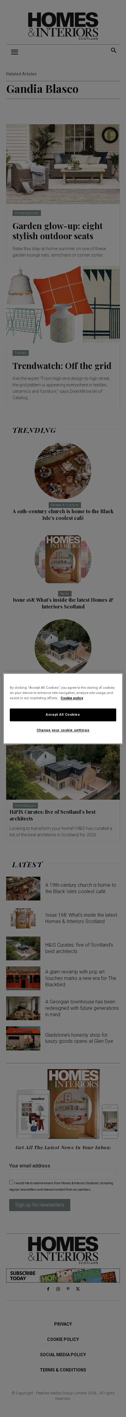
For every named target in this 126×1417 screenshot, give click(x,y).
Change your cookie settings (63, 730)
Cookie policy (72, 698)
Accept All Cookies (63, 714)
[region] (63, 708)
